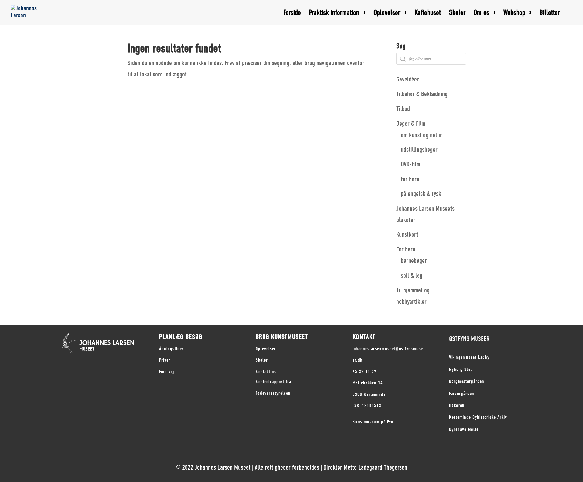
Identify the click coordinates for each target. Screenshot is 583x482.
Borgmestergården (466, 381)
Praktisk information (334, 13)
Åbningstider (171, 349)
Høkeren (457, 405)
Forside (292, 13)
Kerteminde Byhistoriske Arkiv (478, 417)
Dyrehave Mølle (464, 429)
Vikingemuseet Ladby (469, 357)
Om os (481, 13)
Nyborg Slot (460, 369)
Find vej (166, 371)
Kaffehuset (427, 13)
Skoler (457, 13)
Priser (164, 360)
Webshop (514, 13)
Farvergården (461, 393)
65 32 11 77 (365, 371)
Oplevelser (386, 13)
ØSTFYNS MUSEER (469, 339)
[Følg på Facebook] (63, 361)
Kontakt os (266, 371)
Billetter (550, 13)
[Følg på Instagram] (75, 361)
